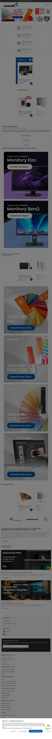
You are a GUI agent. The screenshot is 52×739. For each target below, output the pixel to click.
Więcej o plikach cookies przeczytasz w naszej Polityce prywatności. (17, 728)
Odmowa (13, 731)
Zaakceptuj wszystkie (35, 731)
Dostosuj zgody (23, 731)
